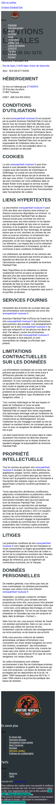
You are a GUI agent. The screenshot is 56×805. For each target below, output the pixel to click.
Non (4, 794)
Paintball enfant (15, 28)
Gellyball (12, 33)
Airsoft (11, 31)
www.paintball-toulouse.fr (24, 118)
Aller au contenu (8, 2)
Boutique (12, 54)
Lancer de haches (16, 45)
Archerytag (13, 39)
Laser (10, 36)
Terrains (12, 51)
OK (50, 791)
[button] (16, 20)
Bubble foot (13, 42)
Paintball (12, 25)
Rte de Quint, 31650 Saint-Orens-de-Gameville (26, 65)
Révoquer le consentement (13, 802)
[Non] (32, 794)
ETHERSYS (32, 86)
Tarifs (11, 776)
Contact (12, 57)
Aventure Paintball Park (12, 7)
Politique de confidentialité (21, 753)
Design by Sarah (19, 782)
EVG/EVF (12, 48)
